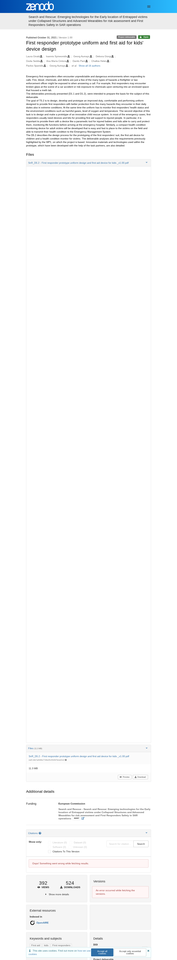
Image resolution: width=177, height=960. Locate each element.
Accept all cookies (102, 952)
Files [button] (35, 748)
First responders (61, 945)
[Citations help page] (40, 833)
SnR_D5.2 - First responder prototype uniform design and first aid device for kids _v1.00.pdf (79, 756)
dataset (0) (80, 842)
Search (141, 843)
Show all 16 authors (89, 65)
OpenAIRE (42, 922)
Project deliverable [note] (126, 37)
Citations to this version (66, 851)
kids (46, 945)
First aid (35, 945)
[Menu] (149, 7)
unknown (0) (80, 847)
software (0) (59, 847)
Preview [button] (126, 777)
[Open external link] (84, 818)
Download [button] (141, 777)
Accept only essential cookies (130, 952)
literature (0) (60, 842)
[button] (88, 162)
